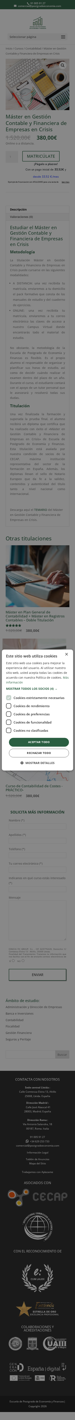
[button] (37, 689)
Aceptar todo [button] (39, 742)
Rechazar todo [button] (39, 753)
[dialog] (37, 710)
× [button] (66, 654)
